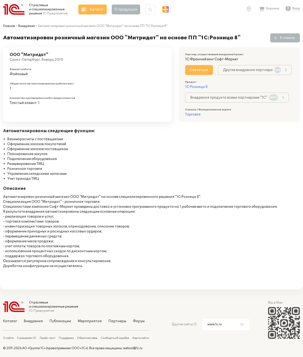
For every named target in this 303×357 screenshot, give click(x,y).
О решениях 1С (26, 338)
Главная (9, 26)
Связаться (199, 70)
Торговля (193, 114)
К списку (287, 38)
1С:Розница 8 (196, 87)
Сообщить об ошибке (115, 338)
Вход (296, 8)
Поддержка (66, 338)
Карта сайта (140, 338)
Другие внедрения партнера (251, 70)
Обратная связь (87, 338)
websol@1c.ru (132, 348)
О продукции (125, 9)
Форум (138, 321)
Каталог (10, 321)
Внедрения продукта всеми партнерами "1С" (234, 98)
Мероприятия (90, 321)
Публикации (60, 321)
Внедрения (26, 26)
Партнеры (117, 321)
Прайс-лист (47, 338)
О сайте (8, 338)
